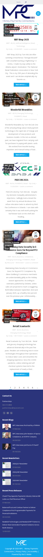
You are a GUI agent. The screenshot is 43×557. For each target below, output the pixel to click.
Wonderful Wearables (21, 109)
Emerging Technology (25, 113)
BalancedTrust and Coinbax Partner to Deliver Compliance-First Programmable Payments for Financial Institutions (19, 510)
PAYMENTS (18, 116)
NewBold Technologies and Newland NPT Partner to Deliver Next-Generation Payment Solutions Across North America (21, 525)
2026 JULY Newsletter (20, 464)
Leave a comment (30, 49)
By (9, 49)
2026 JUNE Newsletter (20, 472)
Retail (33, 43)
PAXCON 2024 (21, 179)
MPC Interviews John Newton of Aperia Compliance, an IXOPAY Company (26, 435)
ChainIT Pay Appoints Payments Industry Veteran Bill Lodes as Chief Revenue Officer (21, 497)
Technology (20, 46)
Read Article (20, 85)
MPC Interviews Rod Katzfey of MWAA (26, 425)
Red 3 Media (26, 554)
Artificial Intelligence (23, 43)
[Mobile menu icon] (38, 13)
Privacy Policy (21, 551)
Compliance (29, 257)
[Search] (26, 2)
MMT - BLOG (10, 43)
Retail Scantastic (21, 326)
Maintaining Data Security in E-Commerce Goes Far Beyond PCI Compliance (21, 250)
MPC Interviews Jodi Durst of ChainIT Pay (26, 446)
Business (20, 257)
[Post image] (6, 427)
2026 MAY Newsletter (20, 480)
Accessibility (32, 551)
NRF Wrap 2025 (21, 39)
